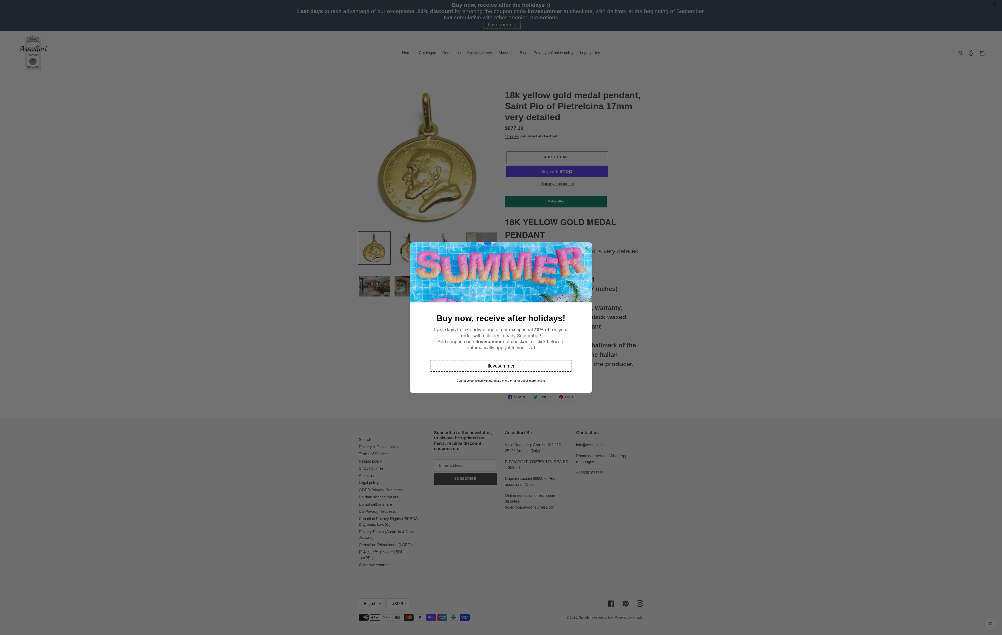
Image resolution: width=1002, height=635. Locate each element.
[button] (501, 366)
